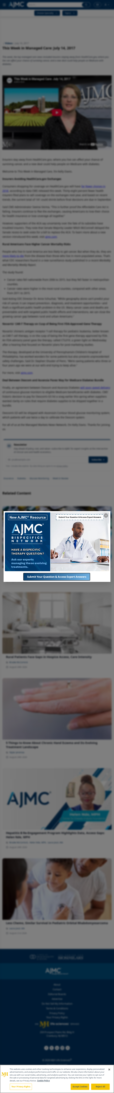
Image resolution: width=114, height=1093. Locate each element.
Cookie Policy (43, 1080)
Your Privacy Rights (20, 1086)
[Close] (109, 1069)
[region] (57, 1079)
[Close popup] (106, 515)
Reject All (100, 1086)
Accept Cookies (80, 1086)
